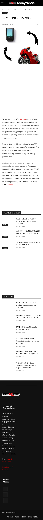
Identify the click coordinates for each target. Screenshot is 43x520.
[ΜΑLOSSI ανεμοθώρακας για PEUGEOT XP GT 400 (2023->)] (8, 354)
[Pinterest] (23, 201)
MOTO (5, 224)
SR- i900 (23, 119)
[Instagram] (5, 494)
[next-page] (8, 252)
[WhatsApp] (28, 201)
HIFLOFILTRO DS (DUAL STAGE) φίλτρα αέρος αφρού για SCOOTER (27, 341)
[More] (34, 201)
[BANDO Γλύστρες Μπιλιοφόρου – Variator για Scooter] (8, 245)
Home (4, 10)
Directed (10, 185)
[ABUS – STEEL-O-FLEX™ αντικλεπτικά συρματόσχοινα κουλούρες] (8, 222)
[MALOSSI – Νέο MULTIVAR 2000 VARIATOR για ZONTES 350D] (8, 234)
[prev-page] (4, 252)
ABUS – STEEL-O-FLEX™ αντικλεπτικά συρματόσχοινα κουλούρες (26, 221)
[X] (17, 201)
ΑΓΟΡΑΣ (15, 10)
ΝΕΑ (9, 10)
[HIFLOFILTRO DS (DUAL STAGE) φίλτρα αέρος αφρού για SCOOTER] (8, 342)
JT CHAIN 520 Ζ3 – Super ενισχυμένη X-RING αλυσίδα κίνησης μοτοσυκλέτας (26, 365)
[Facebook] (12, 201)
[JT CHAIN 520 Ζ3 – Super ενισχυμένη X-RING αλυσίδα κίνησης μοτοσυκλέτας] (8, 366)
